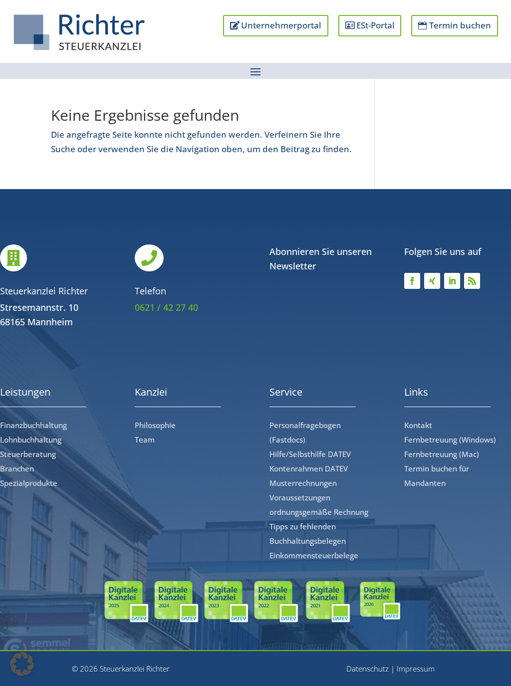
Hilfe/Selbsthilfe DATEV (310, 454)
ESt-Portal (375, 25)
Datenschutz (367, 669)
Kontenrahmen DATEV (308, 468)
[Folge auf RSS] (472, 281)
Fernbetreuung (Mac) (441, 454)
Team (145, 440)
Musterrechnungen (303, 483)
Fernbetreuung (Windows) (450, 440)
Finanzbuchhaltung (33, 425)
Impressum (416, 669)
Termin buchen (460, 25)
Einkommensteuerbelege (313, 555)
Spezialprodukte (28, 483)
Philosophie (155, 425)
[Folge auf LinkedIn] (452, 281)
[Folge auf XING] (432, 281)
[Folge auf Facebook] (412, 281)
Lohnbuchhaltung (30, 440)
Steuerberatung (28, 454)
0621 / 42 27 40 (166, 307)
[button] (22, 664)
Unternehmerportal (281, 25)
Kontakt (418, 425)
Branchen (17, 468)
